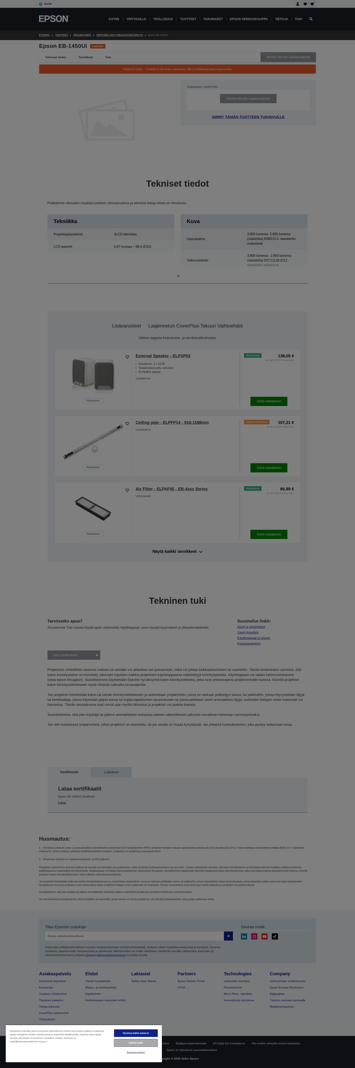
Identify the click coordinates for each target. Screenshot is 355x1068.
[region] (84, 1043)
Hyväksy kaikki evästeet (136, 1033)
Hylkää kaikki (136, 1042)
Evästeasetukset (136, 1052)
